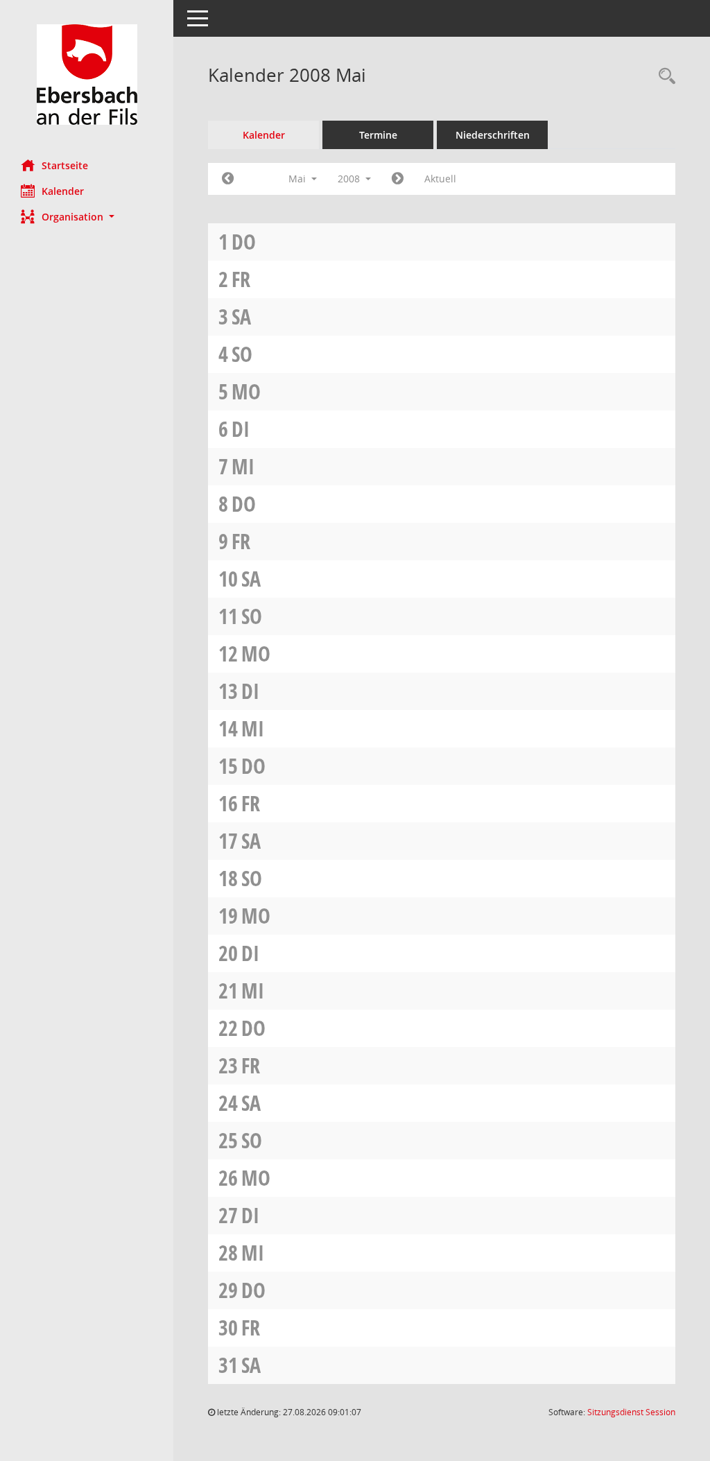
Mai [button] (298, 178)
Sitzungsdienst (631, 1412)
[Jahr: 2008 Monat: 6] (397, 178)
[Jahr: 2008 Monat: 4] (227, 178)
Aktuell (440, 178)
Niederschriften (493, 134)
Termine (378, 134)
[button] (86, 217)
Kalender (63, 191)
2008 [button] (350, 178)
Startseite (65, 165)
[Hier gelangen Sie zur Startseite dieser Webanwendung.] (86, 74)
